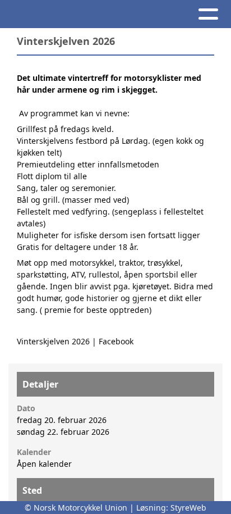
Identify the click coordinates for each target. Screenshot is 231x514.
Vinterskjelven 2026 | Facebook (75, 341)
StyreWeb (188, 507)
